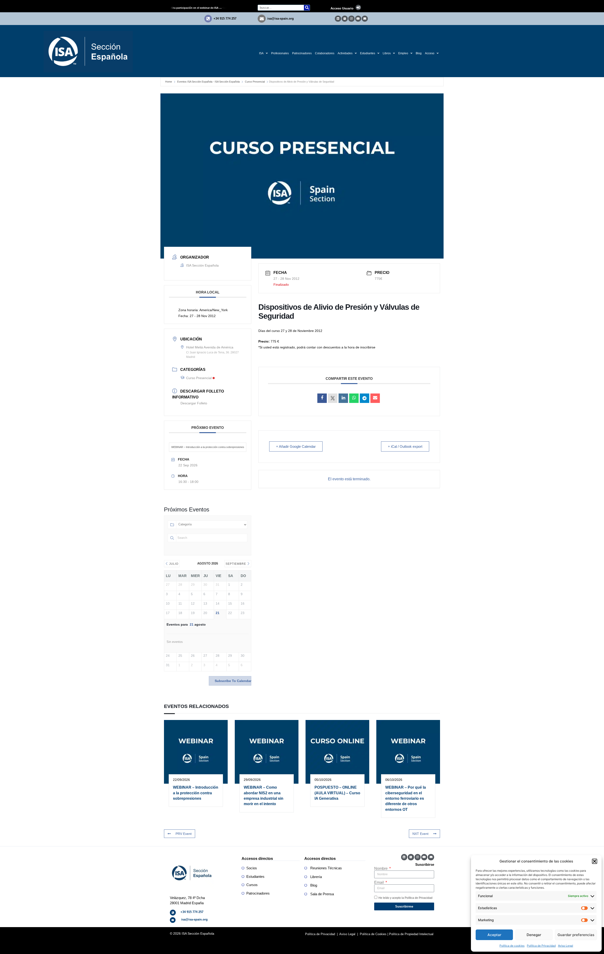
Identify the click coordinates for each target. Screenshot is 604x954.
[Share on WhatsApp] (354, 398)
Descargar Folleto (193, 403)
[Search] (307, 7)
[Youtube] (358, 19)
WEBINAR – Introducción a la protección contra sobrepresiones (207, 447)
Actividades (345, 53)
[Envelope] (365, 19)
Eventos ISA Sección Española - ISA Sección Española (208, 81)
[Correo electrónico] (375, 398)
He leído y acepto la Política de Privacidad (405, 897)
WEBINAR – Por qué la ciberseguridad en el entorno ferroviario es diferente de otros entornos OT (405, 798)
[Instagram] (351, 19)
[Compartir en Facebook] (322, 398)
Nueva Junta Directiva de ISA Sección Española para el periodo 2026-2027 (200, 7)
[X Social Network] (332, 398)
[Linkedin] (338, 19)
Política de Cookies (373, 934)
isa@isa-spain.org (280, 18)
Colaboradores (324, 53)
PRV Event (184, 834)
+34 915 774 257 (225, 18)
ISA (261, 53)
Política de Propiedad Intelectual (411, 934)
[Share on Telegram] (364, 398)
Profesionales (280, 53)
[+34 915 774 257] (208, 18)
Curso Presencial (255, 81)
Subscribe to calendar (233, 681)
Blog (419, 53)
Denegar (534, 935)
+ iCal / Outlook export (405, 446)
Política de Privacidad (541, 945)
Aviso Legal (565, 945)
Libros (387, 53)
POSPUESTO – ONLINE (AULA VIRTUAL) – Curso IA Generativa (337, 792)
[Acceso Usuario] (358, 7)
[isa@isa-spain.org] (262, 19)
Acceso (429, 53)
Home (168, 81)
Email (379, 882)
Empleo (403, 53)
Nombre (381, 868)
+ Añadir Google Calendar (296, 446)
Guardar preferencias (576, 935)
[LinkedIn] (343, 398)
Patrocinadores (302, 53)
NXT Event (420, 834)
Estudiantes (367, 53)
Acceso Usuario (342, 8)
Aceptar (494, 935)
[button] (594, 861)
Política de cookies (511, 945)
